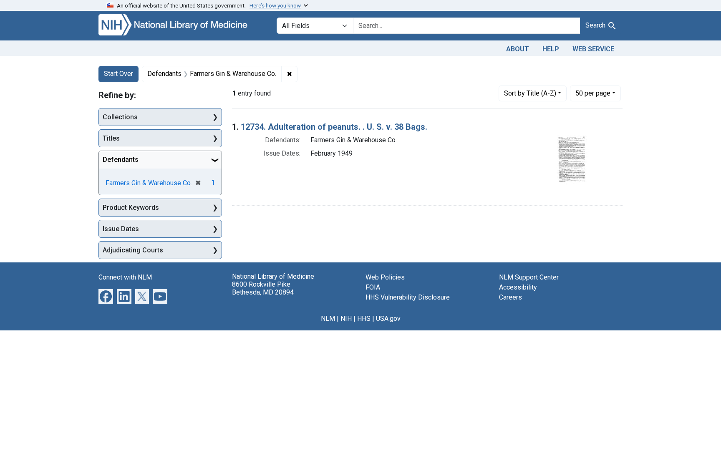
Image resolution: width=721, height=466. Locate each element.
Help (550, 49)
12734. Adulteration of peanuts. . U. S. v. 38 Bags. (334, 127)
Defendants (121, 160)
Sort (530, 93)
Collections (120, 117)
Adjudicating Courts (133, 250)
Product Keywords (131, 208)
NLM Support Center (529, 277)
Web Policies (385, 277)
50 (592, 93)
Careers (510, 297)
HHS (364, 318)
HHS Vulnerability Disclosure (408, 297)
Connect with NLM (125, 277)
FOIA (373, 287)
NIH (346, 318)
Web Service (593, 49)
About (517, 49)
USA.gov (388, 318)
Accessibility (518, 287)
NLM (328, 318)
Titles (111, 138)
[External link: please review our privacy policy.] (105, 296)
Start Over (118, 74)
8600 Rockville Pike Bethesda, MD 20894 (263, 288)
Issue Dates (121, 229)
